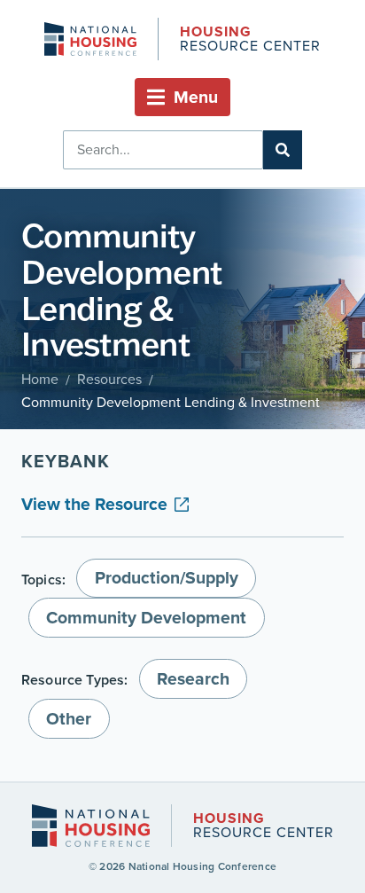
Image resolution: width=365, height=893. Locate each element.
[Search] (282, 149)
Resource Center (250, 40)
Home (39, 379)
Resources (109, 379)
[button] (182, 97)
